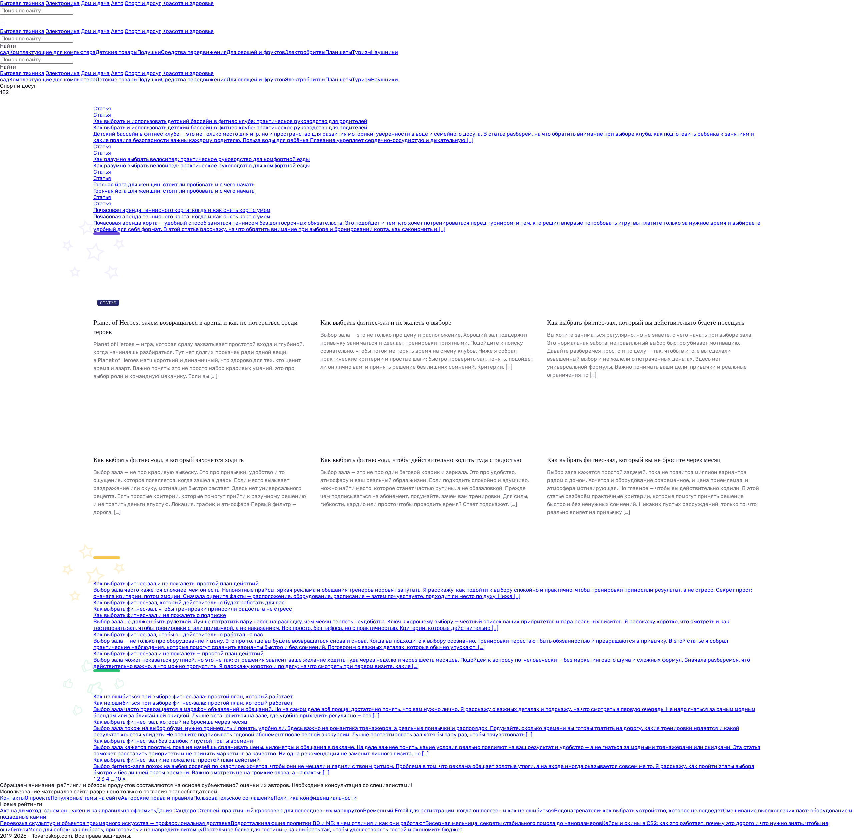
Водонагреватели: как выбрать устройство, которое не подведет (638, 810)
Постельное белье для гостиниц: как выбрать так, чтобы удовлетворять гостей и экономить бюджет (332, 829)
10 (118, 779)
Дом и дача (95, 3)
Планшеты (338, 52)
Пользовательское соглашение (233, 798)
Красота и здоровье (188, 3)
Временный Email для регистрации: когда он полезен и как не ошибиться (458, 810)
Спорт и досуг (143, 3)
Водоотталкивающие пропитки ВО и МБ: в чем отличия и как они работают (328, 823)
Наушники (384, 52)
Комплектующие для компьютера (52, 52)
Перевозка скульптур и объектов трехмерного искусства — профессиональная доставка (115, 823)
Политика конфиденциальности (315, 798)
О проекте (38, 798)
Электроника (63, 3)
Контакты (12, 798)
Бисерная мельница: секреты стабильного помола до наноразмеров (513, 823)
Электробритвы (305, 52)
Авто (117, 3)
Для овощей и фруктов (256, 52)
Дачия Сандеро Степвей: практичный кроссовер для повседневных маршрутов (259, 810)
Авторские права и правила (157, 798)
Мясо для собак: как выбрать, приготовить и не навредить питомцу (115, 829)
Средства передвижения (194, 52)
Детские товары (116, 52)
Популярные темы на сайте (86, 798)
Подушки (149, 52)
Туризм (361, 52)
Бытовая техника (22, 3)
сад (4, 52)
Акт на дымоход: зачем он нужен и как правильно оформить (78, 810)
